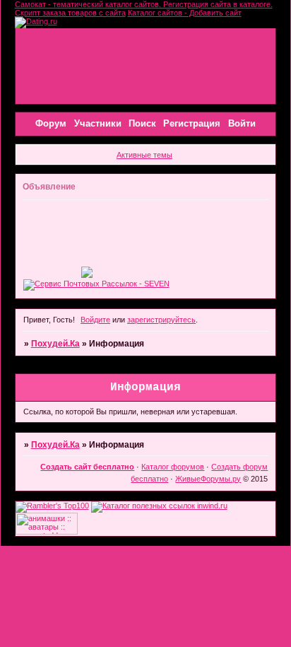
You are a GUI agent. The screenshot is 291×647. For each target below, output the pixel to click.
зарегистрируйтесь (161, 319)
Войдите (95, 319)
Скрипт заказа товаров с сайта (70, 12)
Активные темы (144, 155)
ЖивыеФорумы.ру (208, 478)
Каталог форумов (172, 466)
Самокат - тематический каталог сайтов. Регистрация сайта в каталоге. (144, 4)
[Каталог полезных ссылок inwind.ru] (159, 505)
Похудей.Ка (55, 344)
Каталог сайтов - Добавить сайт (185, 12)
